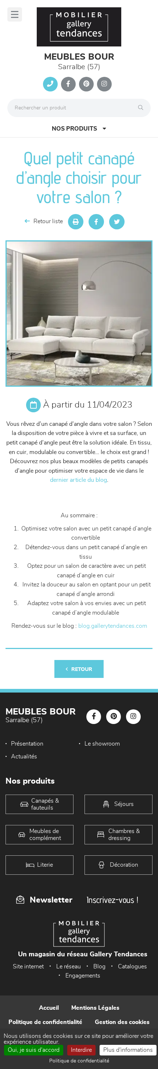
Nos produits (74, 129)
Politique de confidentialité (45, 1022)
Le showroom (102, 744)
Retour (81, 669)
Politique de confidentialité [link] (79, 1061)
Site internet (28, 966)
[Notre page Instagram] (104, 84)
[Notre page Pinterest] (86, 84)
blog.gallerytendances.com (112, 626)
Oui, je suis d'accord (34, 1050)
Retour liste (48, 221)
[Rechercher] (142, 108)
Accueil (49, 1008)
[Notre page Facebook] (68, 84)
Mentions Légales (95, 1008)
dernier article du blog (78, 480)
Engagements (82, 976)
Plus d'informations (128, 1050)
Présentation (27, 744)
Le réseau (68, 966)
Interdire (81, 1050)
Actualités (24, 756)
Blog (99, 966)
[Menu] (14, 14)
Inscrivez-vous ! (112, 899)
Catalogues (132, 966)
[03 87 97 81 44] (50, 84)
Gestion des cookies (122, 1022)
